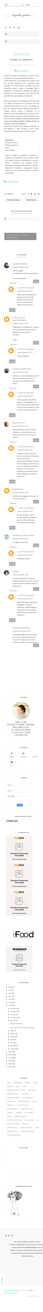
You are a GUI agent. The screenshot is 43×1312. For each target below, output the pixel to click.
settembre (14, 1017)
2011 (10, 1055)
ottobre (13, 1014)
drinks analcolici (13, 1094)
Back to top (33, 1296)
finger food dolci (26, 1127)
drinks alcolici (12, 1127)
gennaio (13, 1049)
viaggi (9, 1116)
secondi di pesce (12, 1109)
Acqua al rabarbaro (16, 1023)
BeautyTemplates (11, 1293)
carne (35, 1082)
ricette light (29, 1112)
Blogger (38, 1242)
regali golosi (29, 1120)
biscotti (35, 1101)
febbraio (13, 1046)
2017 (10, 996)
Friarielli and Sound (23, 535)
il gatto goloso (25, 288)
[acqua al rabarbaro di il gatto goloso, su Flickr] (21, 71)
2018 (10, 993)
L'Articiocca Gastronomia (19, 319)
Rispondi (36, 281)
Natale (18, 1086)
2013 (10, 1005)
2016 (10, 999)
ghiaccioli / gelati (13, 1124)
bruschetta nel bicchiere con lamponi (22, 1027)
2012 (10, 1052)
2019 (10, 990)
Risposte (13, 283)
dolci (9, 1082)
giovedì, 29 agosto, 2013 (20, 267)
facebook (11, 756)
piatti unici (25, 1124)
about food (32, 1090)
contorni (18, 1112)
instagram (23, 756)
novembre (13, 1011)
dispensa (27, 1082)
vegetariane (18, 1082)
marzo (12, 1043)
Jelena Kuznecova (22, 369)
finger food (11, 1101)
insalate (10, 1086)
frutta (37, 1127)
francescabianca (21, 628)
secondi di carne (22, 1105)
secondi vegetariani (13, 1135)
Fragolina (18, 489)
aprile (12, 1039)
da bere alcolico (12, 1131)
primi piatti (10, 1105)
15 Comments (9, 194)
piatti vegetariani (24, 1101)
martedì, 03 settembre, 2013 (22, 631)
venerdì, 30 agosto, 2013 (25, 291)
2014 (10, 1002)
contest (9, 1112)
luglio (12, 1030)
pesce (24, 1086)
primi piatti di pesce (27, 1109)
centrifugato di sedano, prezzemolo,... (18, 236)
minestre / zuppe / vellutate (16, 1090)
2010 (10, 1058)
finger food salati (13, 1097)
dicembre (13, 1008)
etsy (11, 765)
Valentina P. (19, 423)
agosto (12, 1020)
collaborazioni (27, 1097)
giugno (12, 1033)
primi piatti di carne (27, 1131)
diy (37, 1120)
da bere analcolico (21, 54)
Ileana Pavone (20, 264)
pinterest (35, 756)
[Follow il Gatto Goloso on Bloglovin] (15, 1215)
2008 (10, 1064)
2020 (10, 987)
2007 (10, 1067)
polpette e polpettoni (14, 1120)
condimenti (25, 1094)
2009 (10, 1061)
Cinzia (16, 571)
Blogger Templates (11, 1290)
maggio (12, 1036)
